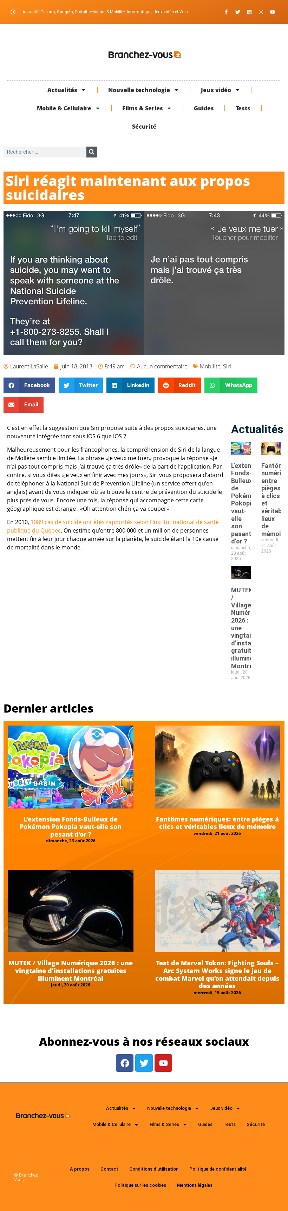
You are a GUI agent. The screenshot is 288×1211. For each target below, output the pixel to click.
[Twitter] (238, 12)
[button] (29, 385)
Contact (109, 1169)
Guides (204, 108)
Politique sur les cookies (140, 1185)
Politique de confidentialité (218, 1169)
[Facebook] (124, 1063)
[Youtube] (272, 12)
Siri (227, 366)
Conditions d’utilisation (153, 1169)
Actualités (62, 90)
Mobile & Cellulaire (64, 108)
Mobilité (210, 366)
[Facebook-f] (226, 12)
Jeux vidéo (216, 90)
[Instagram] (261, 12)
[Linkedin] (249, 12)
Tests (243, 108)
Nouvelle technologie (139, 90)
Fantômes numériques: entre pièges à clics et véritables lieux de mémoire (217, 823)
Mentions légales (194, 1185)
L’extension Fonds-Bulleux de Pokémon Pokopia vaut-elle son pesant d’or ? (247, 503)
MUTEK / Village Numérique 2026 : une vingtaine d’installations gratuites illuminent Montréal (70, 970)
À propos (80, 1169)
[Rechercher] (91, 152)
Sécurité (144, 126)
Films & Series (142, 108)
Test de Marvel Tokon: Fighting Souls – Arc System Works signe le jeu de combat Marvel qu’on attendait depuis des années (217, 974)
